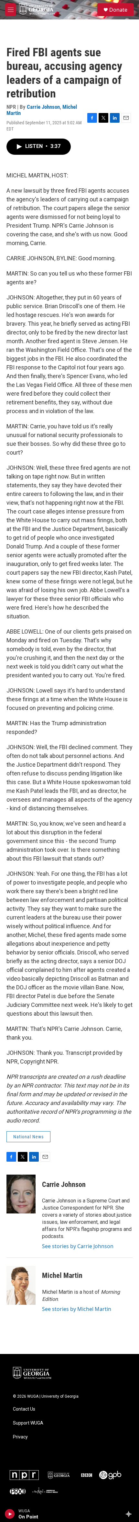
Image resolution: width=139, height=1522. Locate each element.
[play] (10, 1514)
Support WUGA (28, 1423)
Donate (118, 10)
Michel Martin (62, 1275)
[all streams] (130, 1514)
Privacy (20, 1437)
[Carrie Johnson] (21, 1194)
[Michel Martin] (21, 1285)
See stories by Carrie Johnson (77, 1246)
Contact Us (24, 1409)
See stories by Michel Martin (76, 1309)
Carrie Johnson (43, 107)
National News (28, 1136)
